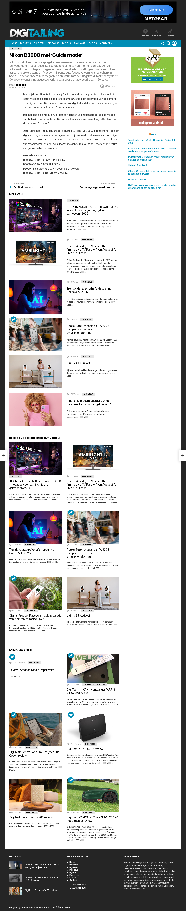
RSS (153, 134)
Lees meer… (82, 229)
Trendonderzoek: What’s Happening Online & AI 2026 (89, 290)
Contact (105, 43)
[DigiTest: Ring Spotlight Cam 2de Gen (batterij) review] (15, 865)
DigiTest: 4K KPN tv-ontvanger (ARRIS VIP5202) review (91, 691)
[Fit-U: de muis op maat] (3, 455)
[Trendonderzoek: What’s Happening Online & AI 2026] (35, 297)
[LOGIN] (174, 43)
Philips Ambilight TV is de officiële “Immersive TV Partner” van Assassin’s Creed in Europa (91, 249)
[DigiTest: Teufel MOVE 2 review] (15, 891)
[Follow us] (162, 43)
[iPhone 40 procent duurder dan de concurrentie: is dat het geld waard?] (35, 409)
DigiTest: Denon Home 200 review (31, 817)
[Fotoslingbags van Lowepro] (182, 455)
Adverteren (79, 888)
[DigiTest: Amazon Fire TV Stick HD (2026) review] (15, 878)
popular (157, 35)
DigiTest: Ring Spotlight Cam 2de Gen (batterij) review (42, 866)
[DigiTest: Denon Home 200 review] (35, 795)
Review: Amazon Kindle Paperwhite (31, 670)
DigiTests (39, 43)
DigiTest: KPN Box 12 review (85, 749)
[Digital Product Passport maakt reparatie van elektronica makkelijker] (35, 593)
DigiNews (25, 43)
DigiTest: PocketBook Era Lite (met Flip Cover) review (34, 753)
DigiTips (66, 43)
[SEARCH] (168, 43)
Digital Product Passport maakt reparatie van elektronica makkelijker (35, 617)
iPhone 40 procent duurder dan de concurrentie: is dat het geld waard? (89, 402)
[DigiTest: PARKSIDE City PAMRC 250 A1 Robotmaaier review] (93, 795)
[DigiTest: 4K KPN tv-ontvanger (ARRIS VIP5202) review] (93, 669)
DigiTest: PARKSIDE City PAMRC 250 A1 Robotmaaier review (92, 819)
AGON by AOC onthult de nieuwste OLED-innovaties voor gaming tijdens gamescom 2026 (93, 210)
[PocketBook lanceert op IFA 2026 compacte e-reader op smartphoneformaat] (35, 334)
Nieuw (145, 35)
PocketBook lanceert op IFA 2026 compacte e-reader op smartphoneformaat (88, 329)
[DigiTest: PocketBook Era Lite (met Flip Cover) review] (35, 730)
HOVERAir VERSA (137, 179)
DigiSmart (79, 43)
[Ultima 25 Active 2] (35, 372)
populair (71, 715)
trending (170, 35)
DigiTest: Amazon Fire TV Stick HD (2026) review (42, 879)
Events (93, 43)
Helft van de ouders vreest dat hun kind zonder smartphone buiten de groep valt (152, 186)
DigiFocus (53, 43)
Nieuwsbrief (79, 885)
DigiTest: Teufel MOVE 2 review (41, 890)
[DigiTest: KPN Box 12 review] (93, 728)
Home (14, 43)
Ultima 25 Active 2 (78, 363)
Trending (14, 319)
